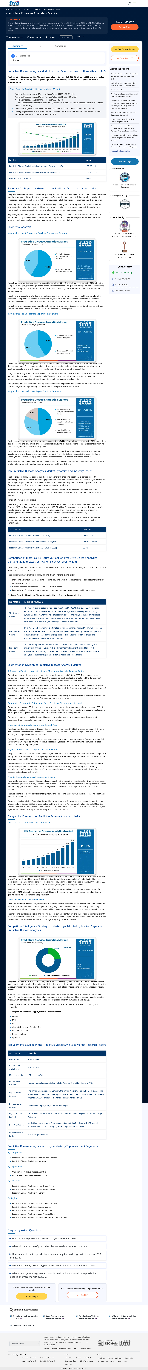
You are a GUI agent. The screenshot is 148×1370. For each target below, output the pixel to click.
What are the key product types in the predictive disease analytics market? (53, 1265)
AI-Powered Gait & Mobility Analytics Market (124, 1317)
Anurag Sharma (35, 37)
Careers (78, 1358)
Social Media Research (47, 1361)
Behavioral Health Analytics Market (25, 1317)
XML (125, 1361)
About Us (69, 1358)
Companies (60, 45)
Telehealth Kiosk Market (24, 1325)
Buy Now (126, 27)
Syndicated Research (29, 1358)
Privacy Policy (128, 1358)
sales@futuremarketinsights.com (63, 1348)
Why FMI (88, 1358)
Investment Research (29, 1361)
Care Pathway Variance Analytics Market (89, 1317)
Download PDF (126, 58)
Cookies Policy (103, 1361)
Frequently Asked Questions (120, 151)
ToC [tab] (39, 45)
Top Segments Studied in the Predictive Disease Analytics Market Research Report (124, 137)
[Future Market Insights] (14, 3)
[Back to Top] (142, 1350)
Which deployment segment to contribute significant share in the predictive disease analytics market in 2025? (52, 1275)
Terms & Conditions (114, 1358)
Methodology (125, 161)
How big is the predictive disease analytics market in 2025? (44, 1238)
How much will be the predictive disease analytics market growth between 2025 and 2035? (55, 1255)
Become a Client (70, 1361)
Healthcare (14, 9)
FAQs (112, 1361)
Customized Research (47, 1358)
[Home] (8, 9)
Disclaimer (102, 1358)
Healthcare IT (26, 9)
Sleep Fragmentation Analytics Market (55, 1317)
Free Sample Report (126, 49)
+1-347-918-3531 (86, 1348)
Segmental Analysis (117, 90)
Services (23, 1354)
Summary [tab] (17, 45)
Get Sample (33, 1296)
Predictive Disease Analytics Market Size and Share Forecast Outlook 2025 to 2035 (124, 76)
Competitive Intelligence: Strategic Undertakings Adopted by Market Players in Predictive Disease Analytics (124, 128)
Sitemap (119, 1361)
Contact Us (69, 1364)
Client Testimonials (86, 1361)
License (79, 36)
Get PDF (84, 1295)
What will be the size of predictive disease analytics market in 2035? (49, 1246)
